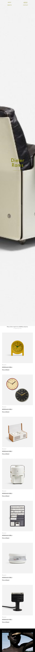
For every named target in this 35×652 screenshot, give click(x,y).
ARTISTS (25, 2)
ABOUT (9, 2)
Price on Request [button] (5, 369)
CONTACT (25, 5)
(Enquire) (4, 364)
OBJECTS (9, 5)
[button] (5, 369)
